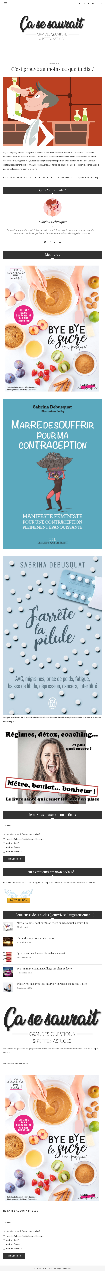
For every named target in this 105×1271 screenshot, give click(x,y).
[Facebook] (84, 3)
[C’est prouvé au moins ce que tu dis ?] (52, 111)
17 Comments (65, 178)
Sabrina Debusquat (91, 178)
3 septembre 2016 (24, 988)
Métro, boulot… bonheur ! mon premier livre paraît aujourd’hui (52, 923)
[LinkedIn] (88, 3)
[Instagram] (93, 3)
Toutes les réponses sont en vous (35, 938)
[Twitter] (80, 3)
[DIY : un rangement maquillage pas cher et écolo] (8, 972)
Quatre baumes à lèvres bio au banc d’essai (41, 953)
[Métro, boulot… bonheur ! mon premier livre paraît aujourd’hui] (8, 926)
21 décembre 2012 (25, 957)
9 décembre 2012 (24, 972)
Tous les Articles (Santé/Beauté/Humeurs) (25, 839)
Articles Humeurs (14, 851)
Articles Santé (12, 843)
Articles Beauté (13, 847)
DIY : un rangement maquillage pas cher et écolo (44, 968)
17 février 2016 (52, 63)
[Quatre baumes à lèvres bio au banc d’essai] (8, 957)
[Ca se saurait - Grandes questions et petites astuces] (52, 28)
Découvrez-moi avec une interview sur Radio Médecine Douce (52, 983)
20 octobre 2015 (24, 942)
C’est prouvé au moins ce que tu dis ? (52, 68)
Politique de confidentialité (15, 1063)
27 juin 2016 (22, 927)
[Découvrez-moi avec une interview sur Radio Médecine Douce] (8, 987)
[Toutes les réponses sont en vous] (8, 941)
